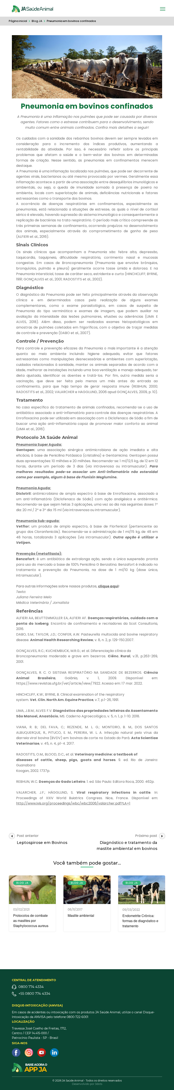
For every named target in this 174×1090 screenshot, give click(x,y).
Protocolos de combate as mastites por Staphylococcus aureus (30, 920)
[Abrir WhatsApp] (163, 1079)
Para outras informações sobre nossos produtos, (57, 586)
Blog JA (22, 883)
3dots (98, 1084)
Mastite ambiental (81, 915)
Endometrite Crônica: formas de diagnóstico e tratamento (140, 920)
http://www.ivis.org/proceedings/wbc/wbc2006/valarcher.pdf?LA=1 (73, 803)
